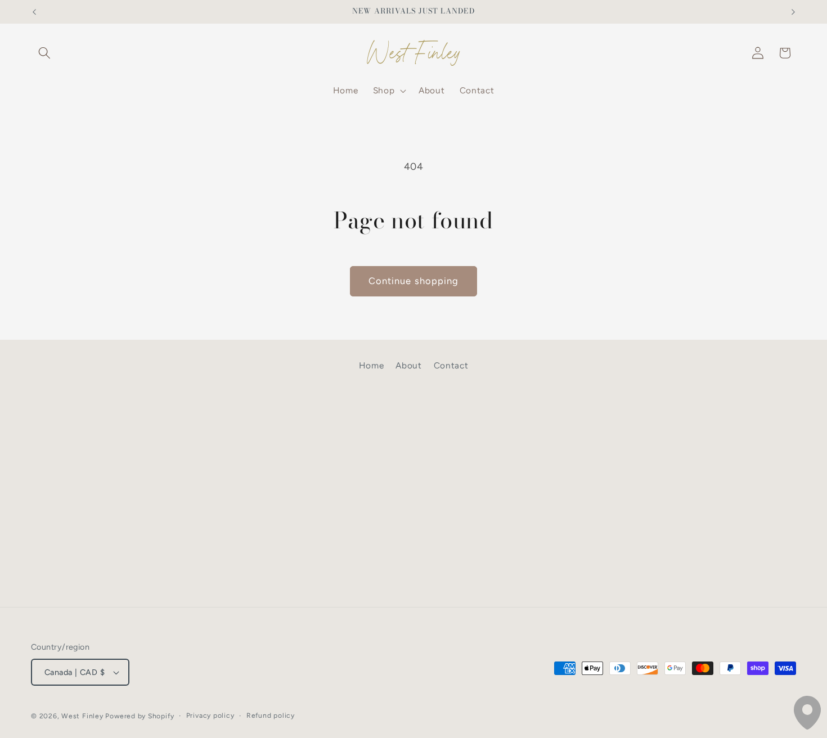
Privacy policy (210, 715)
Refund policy (270, 715)
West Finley (82, 716)
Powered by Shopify (139, 716)
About (408, 365)
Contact (451, 365)
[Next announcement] (793, 12)
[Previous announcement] (34, 12)
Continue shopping (413, 280)
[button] (44, 52)
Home (371, 365)
